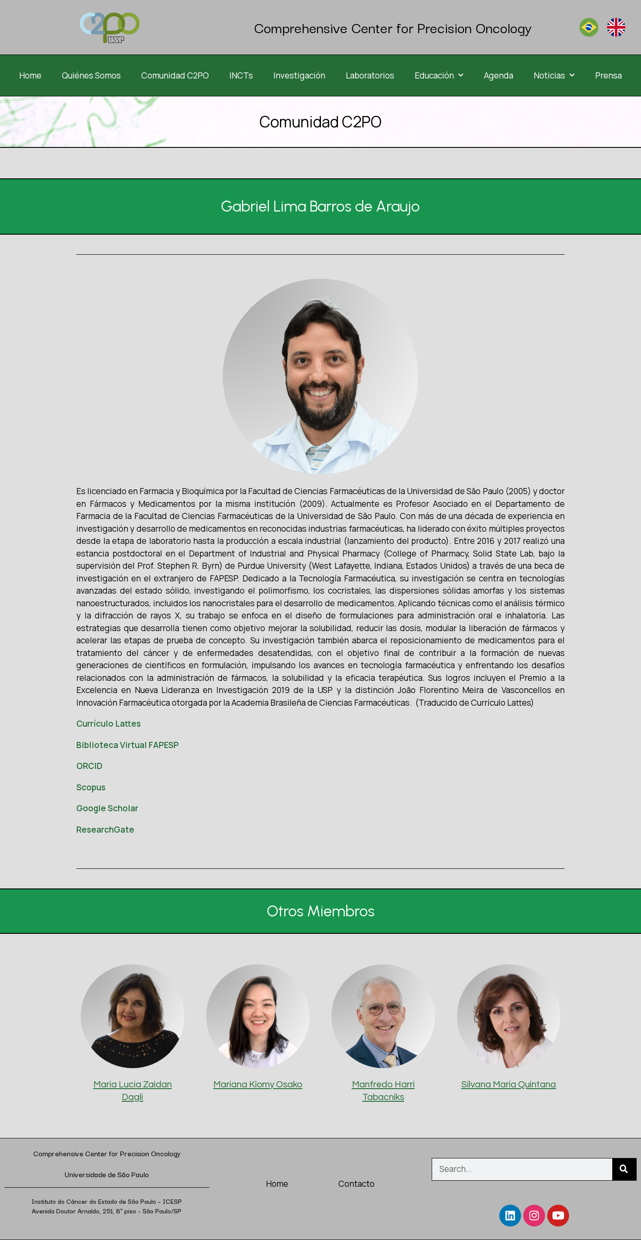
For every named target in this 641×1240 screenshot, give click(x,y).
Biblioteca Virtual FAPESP (127, 745)
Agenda (498, 75)
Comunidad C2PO (175, 75)
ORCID (89, 766)
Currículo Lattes (108, 723)
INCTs (241, 75)
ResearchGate (105, 829)
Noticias (549, 75)
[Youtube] (558, 1215)
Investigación (299, 75)
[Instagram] (534, 1215)
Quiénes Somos (91, 75)
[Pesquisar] (624, 1169)
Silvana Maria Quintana (508, 1084)
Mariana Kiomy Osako (257, 1084)
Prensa (608, 75)
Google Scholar (107, 808)
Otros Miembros (321, 911)
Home (30, 75)
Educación (434, 75)
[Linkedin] (510, 1215)
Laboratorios (370, 75)
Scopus (91, 787)
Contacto (356, 1183)
